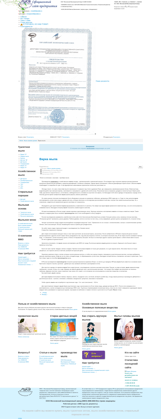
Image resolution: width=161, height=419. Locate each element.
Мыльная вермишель (26, 216)
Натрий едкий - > (23, 257)
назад (20, 418)
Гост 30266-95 (22, 247)
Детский (22, 199)
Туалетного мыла (25, 212)
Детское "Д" (23, 160)
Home (21, 140)
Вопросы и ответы (23, 243)
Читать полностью (23, 337)
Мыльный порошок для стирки (25, 230)
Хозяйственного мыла (27, 201)
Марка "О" (23, 154)
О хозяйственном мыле (25, 223)
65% (21, 188)
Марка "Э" (23, 165)
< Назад (44, 292)
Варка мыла (48, 159)
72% (21, 184)
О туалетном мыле (24, 227)
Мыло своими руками (30, 140)
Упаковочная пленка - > (25, 264)
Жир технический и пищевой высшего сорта (27, 262)
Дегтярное (23, 162)
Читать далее (73, 309)
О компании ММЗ (23, 249)
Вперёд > (44, 294)
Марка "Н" (23, 167)
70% (21, 186)
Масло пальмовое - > (24, 259)
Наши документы (23, 245)
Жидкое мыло (24, 156)
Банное (22, 158)
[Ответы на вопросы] (93, 355)
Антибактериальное (26, 180)
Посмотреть (30, 137)
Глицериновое (24, 164)
